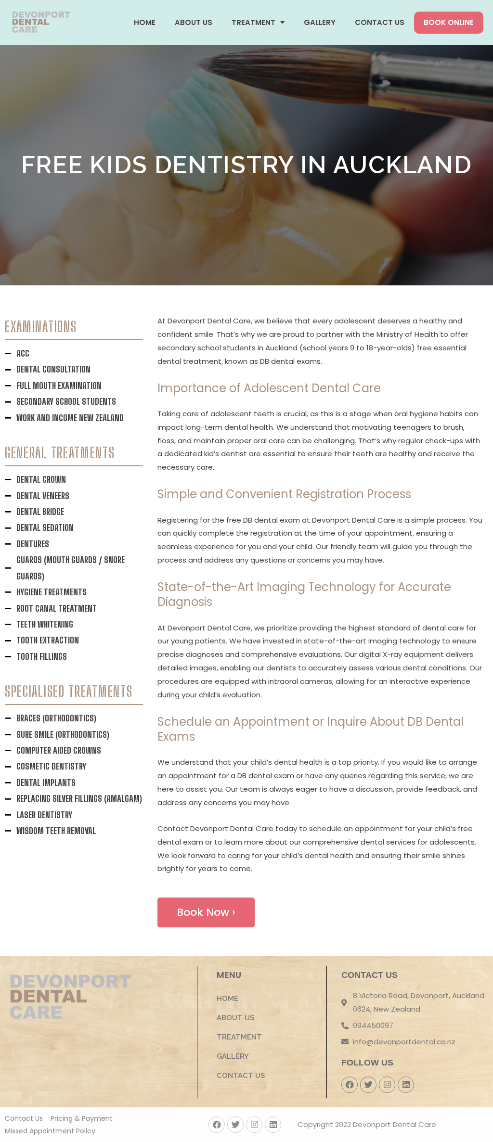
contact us (379, 22)
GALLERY (320, 22)
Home (145, 22)
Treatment (253, 22)
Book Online (449, 22)
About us (193, 22)
